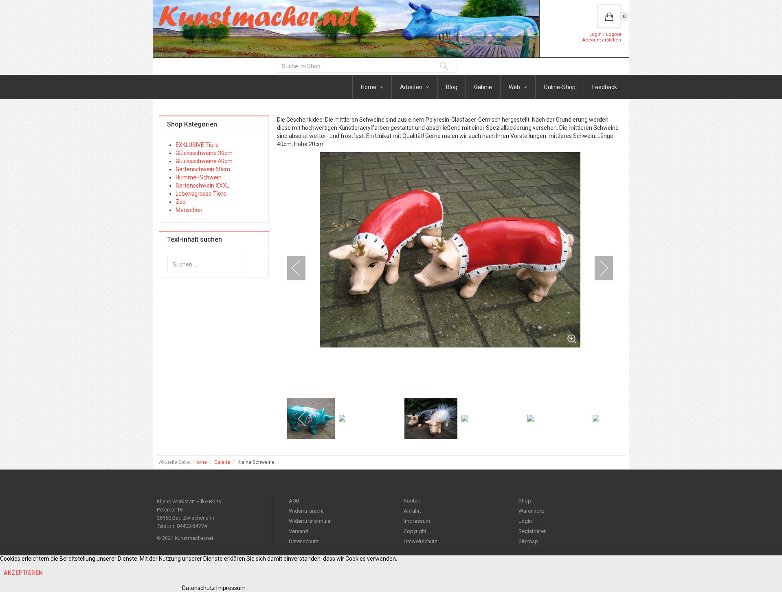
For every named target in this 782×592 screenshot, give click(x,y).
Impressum (417, 521)
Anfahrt (412, 511)
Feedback (604, 87)
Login (525, 521)
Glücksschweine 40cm (204, 161)
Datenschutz (304, 541)
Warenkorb (531, 511)
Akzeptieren (23, 573)
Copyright (415, 531)
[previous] (301, 268)
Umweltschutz (420, 541)
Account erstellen (601, 40)
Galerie (483, 87)
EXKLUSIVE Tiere (197, 145)
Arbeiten (412, 87)
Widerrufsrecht (306, 511)
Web (515, 87)
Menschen (189, 210)
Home (369, 87)
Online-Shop (560, 87)
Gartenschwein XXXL (202, 185)
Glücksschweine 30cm (204, 153)
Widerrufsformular (310, 521)
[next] (598, 268)
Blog (451, 87)
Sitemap (528, 541)
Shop (524, 501)
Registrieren (532, 531)
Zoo (181, 202)
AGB (294, 501)
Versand (298, 531)
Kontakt (413, 501)
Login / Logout (605, 34)
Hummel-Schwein (199, 177)
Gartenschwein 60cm (203, 169)
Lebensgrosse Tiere (201, 193)
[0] (609, 16)
